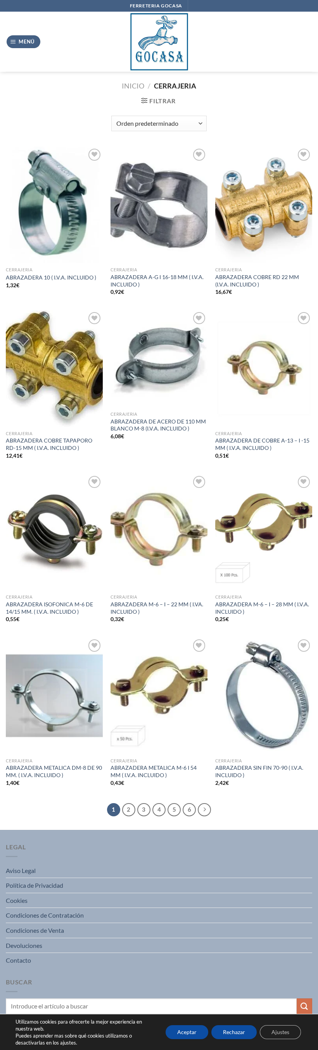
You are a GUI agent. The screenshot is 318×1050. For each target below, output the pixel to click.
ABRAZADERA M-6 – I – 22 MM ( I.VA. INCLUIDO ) (157, 608)
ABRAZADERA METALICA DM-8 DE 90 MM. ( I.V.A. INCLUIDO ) (54, 771)
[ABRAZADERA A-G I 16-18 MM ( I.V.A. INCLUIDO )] (159, 205)
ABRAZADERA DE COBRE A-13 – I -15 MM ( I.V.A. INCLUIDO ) (262, 444)
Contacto (18, 960)
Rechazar (234, 1032)
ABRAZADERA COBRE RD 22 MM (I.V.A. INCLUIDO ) (257, 281)
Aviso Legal (21, 870)
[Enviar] (304, 1006)
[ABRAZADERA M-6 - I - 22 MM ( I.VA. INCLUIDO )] (159, 532)
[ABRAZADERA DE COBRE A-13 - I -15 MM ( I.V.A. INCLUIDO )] (263, 368)
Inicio (133, 86)
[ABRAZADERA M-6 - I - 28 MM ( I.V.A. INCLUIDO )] (263, 532)
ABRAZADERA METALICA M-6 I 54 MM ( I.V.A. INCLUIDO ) (154, 771)
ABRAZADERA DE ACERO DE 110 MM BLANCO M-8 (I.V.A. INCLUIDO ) (158, 425)
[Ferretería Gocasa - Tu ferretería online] (159, 42)
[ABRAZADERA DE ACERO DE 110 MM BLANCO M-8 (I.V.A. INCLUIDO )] (159, 358)
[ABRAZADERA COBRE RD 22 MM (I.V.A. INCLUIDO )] (263, 205)
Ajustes (280, 1032)
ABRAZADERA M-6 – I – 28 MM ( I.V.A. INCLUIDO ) (262, 608)
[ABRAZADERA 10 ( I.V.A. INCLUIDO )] (54, 205)
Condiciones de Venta (35, 930)
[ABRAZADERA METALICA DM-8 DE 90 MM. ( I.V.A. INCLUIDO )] (54, 695)
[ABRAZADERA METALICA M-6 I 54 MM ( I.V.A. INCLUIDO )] (159, 695)
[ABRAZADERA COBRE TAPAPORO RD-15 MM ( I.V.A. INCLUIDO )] (54, 368)
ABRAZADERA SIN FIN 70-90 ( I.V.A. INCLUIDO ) (259, 771)
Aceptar (187, 1032)
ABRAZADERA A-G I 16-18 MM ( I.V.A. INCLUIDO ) (157, 281)
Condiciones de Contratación (45, 915)
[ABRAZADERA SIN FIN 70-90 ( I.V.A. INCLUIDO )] (263, 695)
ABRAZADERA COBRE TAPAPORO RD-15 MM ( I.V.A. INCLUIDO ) (49, 444)
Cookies (17, 900)
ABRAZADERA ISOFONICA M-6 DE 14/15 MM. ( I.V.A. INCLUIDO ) (49, 608)
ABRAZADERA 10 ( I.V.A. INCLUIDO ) (51, 277)
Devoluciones (24, 945)
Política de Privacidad (34, 885)
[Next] (204, 809)
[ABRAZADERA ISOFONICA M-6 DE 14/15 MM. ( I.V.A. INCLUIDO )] (54, 532)
